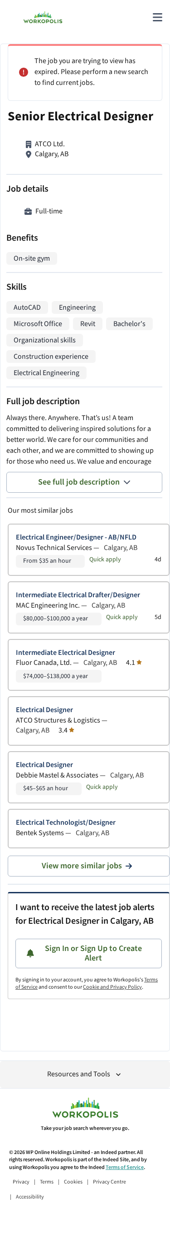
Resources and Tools (78, 1074)
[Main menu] (157, 17)
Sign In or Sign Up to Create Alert (93, 953)
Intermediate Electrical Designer (65, 653)
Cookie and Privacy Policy (112, 987)
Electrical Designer (44, 710)
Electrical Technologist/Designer (66, 822)
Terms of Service (125, 1167)
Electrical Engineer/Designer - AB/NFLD (76, 537)
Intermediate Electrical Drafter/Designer (78, 595)
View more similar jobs (82, 866)
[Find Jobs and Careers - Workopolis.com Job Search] (42, 17)
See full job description (79, 482)
